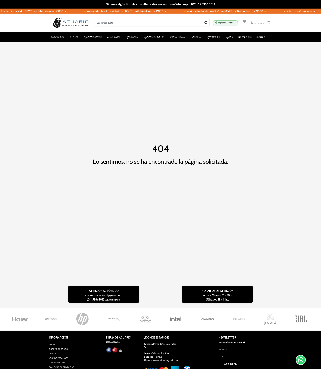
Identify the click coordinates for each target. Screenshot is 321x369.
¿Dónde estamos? (58, 358)
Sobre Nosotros (58, 349)
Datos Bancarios (58, 362)
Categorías (57, 36)
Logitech (261, 37)
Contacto (54, 353)
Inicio (52, 344)
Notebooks (245, 37)
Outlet (74, 37)
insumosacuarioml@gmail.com (103, 295)
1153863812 (105, 299)
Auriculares (113, 37)
